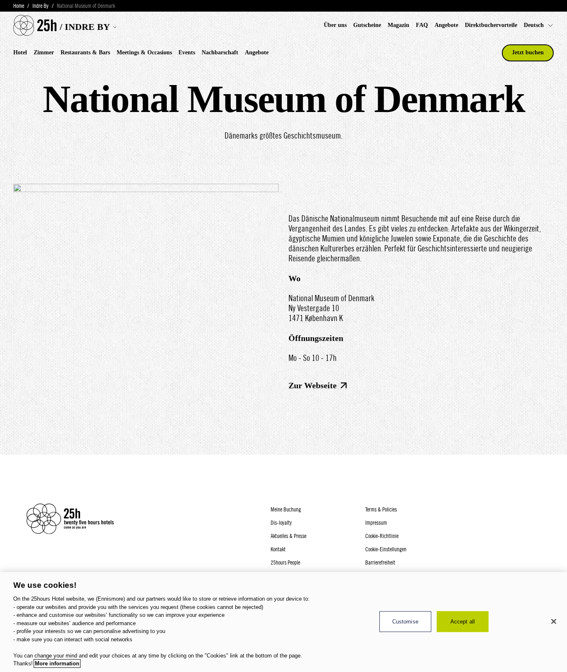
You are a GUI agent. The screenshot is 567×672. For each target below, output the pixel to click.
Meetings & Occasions (144, 52)
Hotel (20, 52)
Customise (405, 621)
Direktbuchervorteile (491, 25)
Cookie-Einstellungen (385, 549)
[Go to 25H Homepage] (34, 25)
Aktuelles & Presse (288, 536)
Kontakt (278, 549)
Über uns (335, 25)
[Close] (554, 621)
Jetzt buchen (528, 52)
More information (57, 663)
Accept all (462, 621)
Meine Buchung (286, 509)
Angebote (446, 25)
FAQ (422, 25)
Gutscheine (367, 25)
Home (18, 5)
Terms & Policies (381, 509)
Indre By (40, 5)
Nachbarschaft (220, 52)
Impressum (376, 522)
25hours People (285, 562)
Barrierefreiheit (380, 562)
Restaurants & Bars (85, 52)
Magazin (398, 25)
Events (186, 52)
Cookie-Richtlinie (381, 536)
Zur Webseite (312, 385)
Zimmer (44, 52)
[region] (283, 622)
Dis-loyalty (281, 522)
